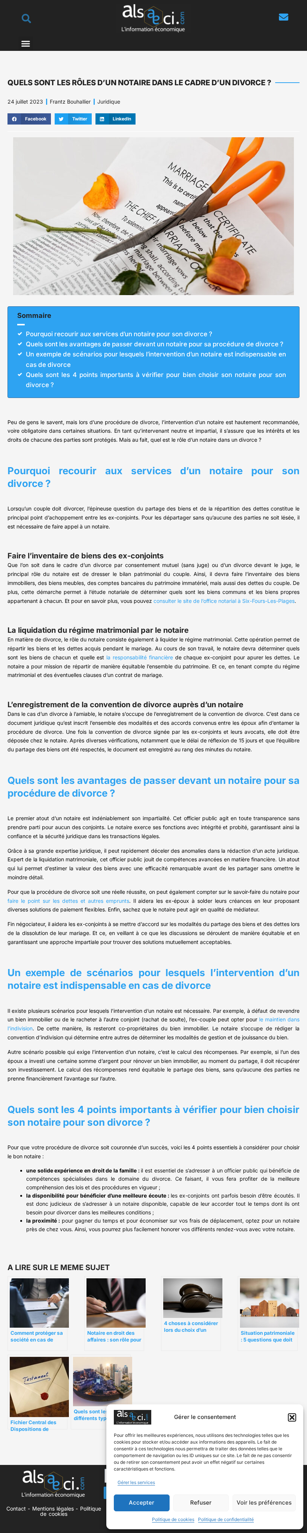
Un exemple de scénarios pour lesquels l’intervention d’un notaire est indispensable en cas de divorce (156, 359)
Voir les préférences (264, 1502)
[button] (292, 1417)
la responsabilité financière (139, 657)
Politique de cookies (173, 1519)
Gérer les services (136, 1482)
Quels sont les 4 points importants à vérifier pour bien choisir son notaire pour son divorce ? (156, 380)
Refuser (201, 1502)
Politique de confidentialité (226, 1519)
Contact (16, 1508)
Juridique (108, 101)
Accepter (141, 1502)
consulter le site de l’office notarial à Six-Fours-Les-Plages (224, 601)
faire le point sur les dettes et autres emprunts (68, 901)
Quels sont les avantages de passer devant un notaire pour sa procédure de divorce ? (154, 344)
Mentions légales (53, 1508)
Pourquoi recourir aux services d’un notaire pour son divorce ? (119, 334)
